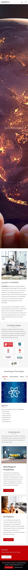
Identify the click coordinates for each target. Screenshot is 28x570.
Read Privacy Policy (18, 567)
